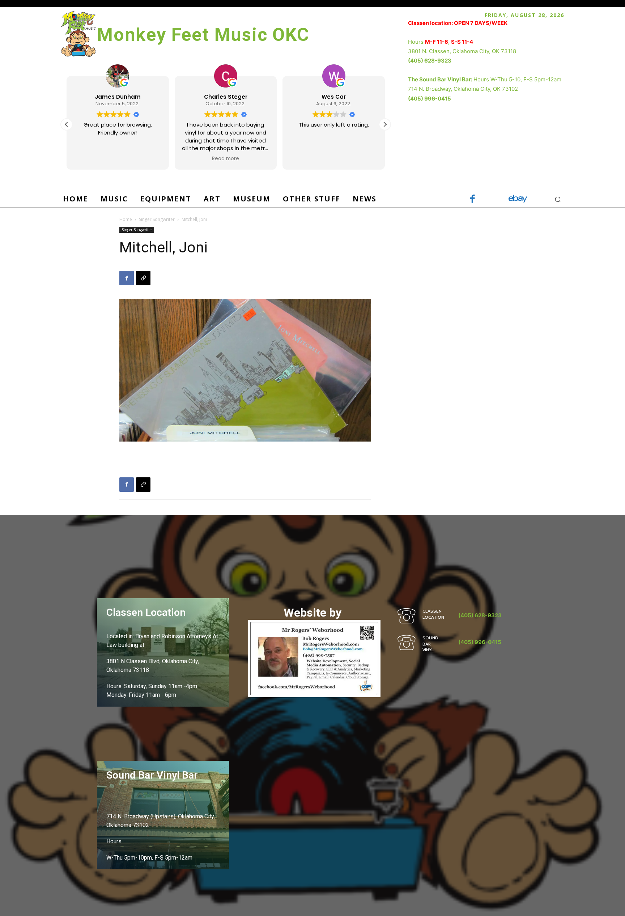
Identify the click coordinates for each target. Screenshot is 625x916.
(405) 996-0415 (429, 98)
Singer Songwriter (157, 219)
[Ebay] (517, 199)
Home (125, 219)
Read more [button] (225, 158)
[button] (384, 124)
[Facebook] (472, 199)
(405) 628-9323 (429, 60)
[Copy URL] (143, 278)
